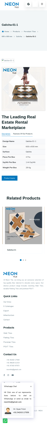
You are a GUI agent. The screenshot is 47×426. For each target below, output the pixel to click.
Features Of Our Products (23, 134)
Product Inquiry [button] (9, 178)
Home (6, 31)
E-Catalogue (8, 306)
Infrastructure (8, 315)
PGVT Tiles (8, 346)
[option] (23, 233)
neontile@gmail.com (14, 369)
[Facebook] (4, 375)
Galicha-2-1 (11, 250)
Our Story (7, 302)
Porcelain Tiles (9, 342)
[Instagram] (8, 375)
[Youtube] (12, 375)
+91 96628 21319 (13, 363)
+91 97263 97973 (13, 366)
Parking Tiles (8, 337)
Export (6, 311)
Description (6, 134)
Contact (6, 319)
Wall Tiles (7, 333)
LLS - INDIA (38, 411)
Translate (23, 11)
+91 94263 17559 (13, 360)
